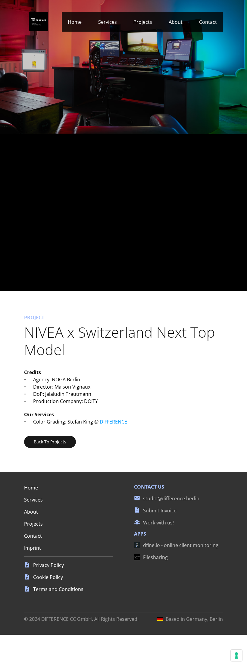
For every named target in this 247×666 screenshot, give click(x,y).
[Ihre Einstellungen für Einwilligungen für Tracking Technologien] (236, 655)
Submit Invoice (160, 510)
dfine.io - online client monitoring (180, 545)
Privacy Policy (48, 565)
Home (75, 22)
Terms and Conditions (58, 589)
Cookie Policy (48, 577)
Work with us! (158, 522)
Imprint (32, 548)
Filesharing (155, 557)
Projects (142, 22)
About (176, 22)
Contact (208, 22)
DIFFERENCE (113, 421)
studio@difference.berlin (171, 498)
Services (107, 22)
